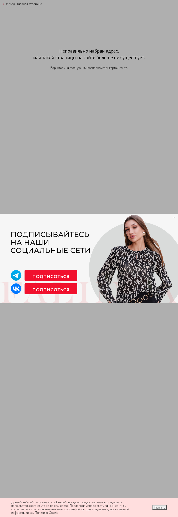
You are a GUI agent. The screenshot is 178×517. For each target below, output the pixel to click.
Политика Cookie (46, 512)
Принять (159, 507)
